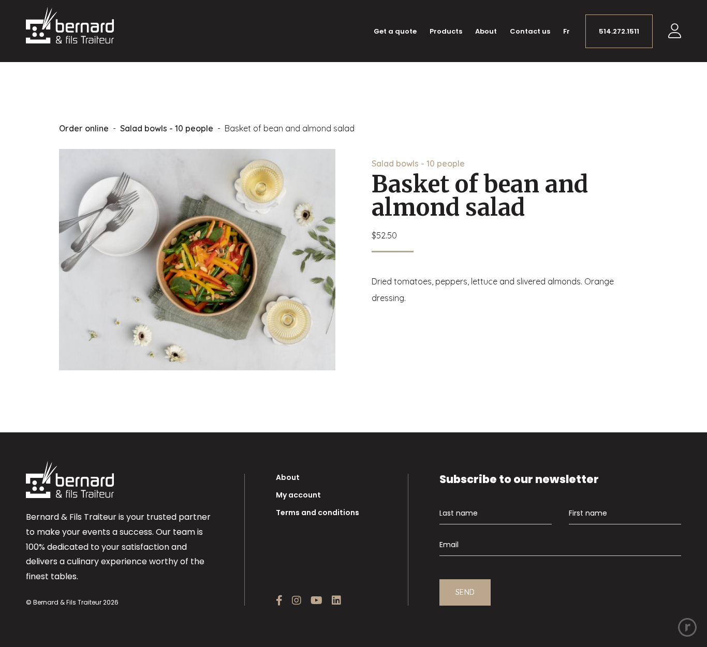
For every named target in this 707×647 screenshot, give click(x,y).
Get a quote (395, 31)
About (486, 31)
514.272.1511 (619, 31)
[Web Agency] (687, 627)
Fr (566, 31)
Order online (84, 128)
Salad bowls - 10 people (166, 128)
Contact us (530, 31)
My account (298, 495)
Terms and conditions (317, 512)
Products (446, 31)
